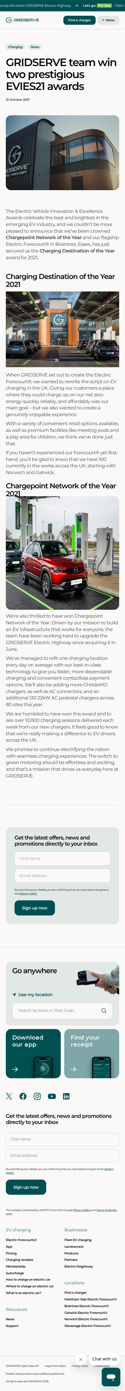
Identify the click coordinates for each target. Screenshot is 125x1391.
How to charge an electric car (28, 1279)
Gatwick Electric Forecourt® (85, 1313)
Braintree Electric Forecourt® (86, 1306)
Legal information (55, 1366)
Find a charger (79, 20)
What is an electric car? (23, 1293)
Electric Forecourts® (21, 1240)
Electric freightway (78, 1266)
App (9, 1247)
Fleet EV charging (77, 1240)
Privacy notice (80, 1366)
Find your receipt (86, 1041)
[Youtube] (52, 1096)
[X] (9, 1096)
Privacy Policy (81, 1210)
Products (71, 1253)
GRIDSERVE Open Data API (22, 1366)
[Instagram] (37, 1096)
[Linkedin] (66, 1096)
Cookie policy (102, 1366)
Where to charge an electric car (30, 1286)
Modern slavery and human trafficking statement (35, 1374)
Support (12, 1326)
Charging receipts (19, 1260)
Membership (15, 1266)
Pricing (11, 1253)
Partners (70, 1260)
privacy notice (28, 893)
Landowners (73, 1247)
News (10, 1319)
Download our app (28, 1041)
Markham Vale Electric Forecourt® (90, 1299)
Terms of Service (106, 1210)
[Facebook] (22, 1096)
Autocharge (15, 1273)
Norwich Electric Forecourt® (86, 1319)
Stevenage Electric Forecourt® (87, 1326)
